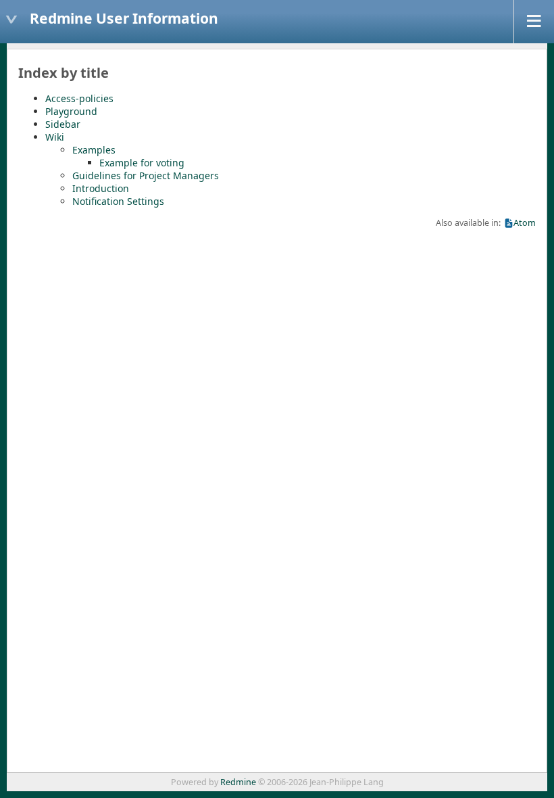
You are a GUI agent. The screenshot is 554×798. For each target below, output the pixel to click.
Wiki (54, 137)
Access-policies (79, 98)
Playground (71, 111)
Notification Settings (118, 201)
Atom (524, 223)
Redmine (238, 782)
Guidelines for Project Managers (145, 175)
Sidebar (62, 124)
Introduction (100, 188)
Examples (94, 149)
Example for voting (141, 162)
